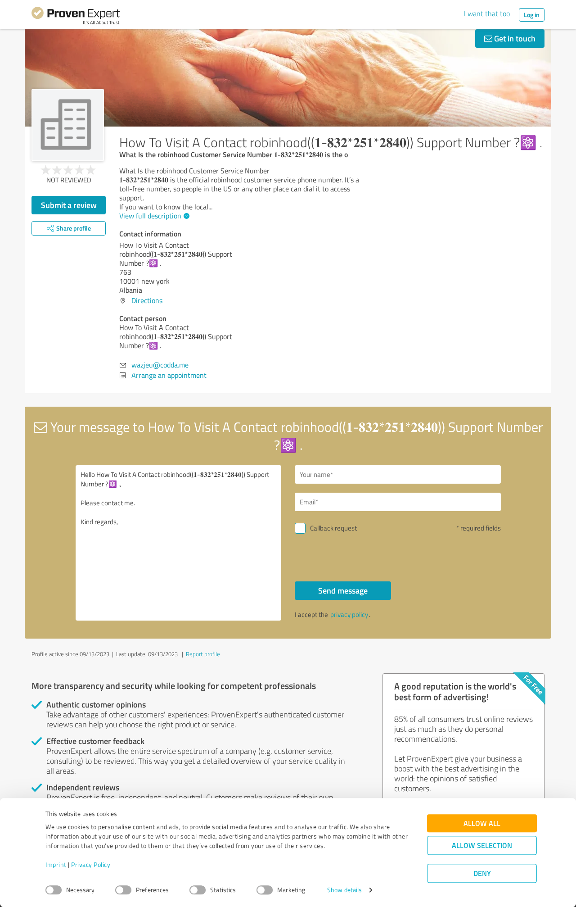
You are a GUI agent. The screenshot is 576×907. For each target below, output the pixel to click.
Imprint (56, 865)
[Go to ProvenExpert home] (76, 17)
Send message (343, 590)
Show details (344, 890)
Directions (146, 300)
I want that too (487, 13)
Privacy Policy (90, 865)
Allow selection (482, 845)
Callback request (333, 528)
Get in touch (514, 38)
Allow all (482, 823)
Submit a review (69, 205)
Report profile (203, 654)
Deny (482, 873)
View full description (150, 216)
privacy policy (349, 614)
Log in (532, 14)
